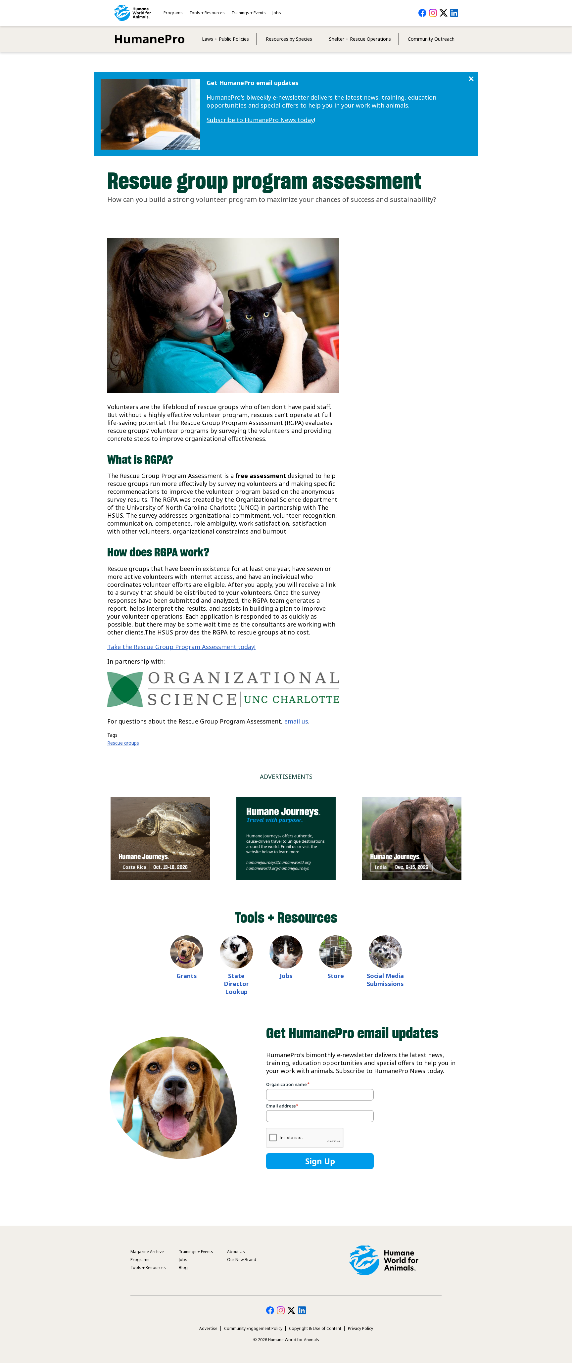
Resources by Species (289, 39)
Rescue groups (123, 743)
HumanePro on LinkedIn (454, 13)
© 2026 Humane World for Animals (286, 1339)
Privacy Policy (360, 1328)
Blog (183, 1267)
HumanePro (149, 39)
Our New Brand (241, 1259)
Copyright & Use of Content (315, 1328)
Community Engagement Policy (253, 1328)
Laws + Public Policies (225, 39)
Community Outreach (431, 39)
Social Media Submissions (385, 980)
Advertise (208, 1328)
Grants (186, 976)
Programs (173, 13)
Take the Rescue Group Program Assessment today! (181, 647)
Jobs (276, 13)
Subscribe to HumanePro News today (260, 120)
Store (335, 976)
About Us (236, 1251)
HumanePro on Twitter (444, 13)
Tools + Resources (207, 13)
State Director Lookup (236, 984)
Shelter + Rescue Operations (360, 39)
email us (296, 721)
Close (471, 79)
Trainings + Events (248, 13)
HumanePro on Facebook (422, 13)
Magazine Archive (147, 1251)
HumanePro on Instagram (433, 13)
